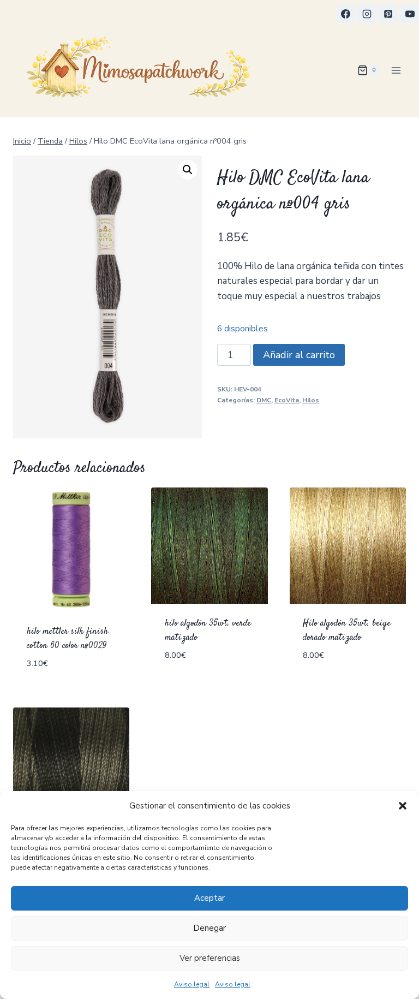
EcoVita (286, 400)
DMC (263, 400)
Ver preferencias (209, 958)
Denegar (209, 928)
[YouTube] (409, 13)
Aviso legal (192, 984)
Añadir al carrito (299, 354)
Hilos (310, 400)
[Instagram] (367, 13)
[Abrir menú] (396, 70)
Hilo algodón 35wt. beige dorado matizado (347, 630)
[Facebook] (346, 13)
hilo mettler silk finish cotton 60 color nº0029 (67, 638)
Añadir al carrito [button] (207, 673)
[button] (402, 805)
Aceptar (209, 898)
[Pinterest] (388, 13)
